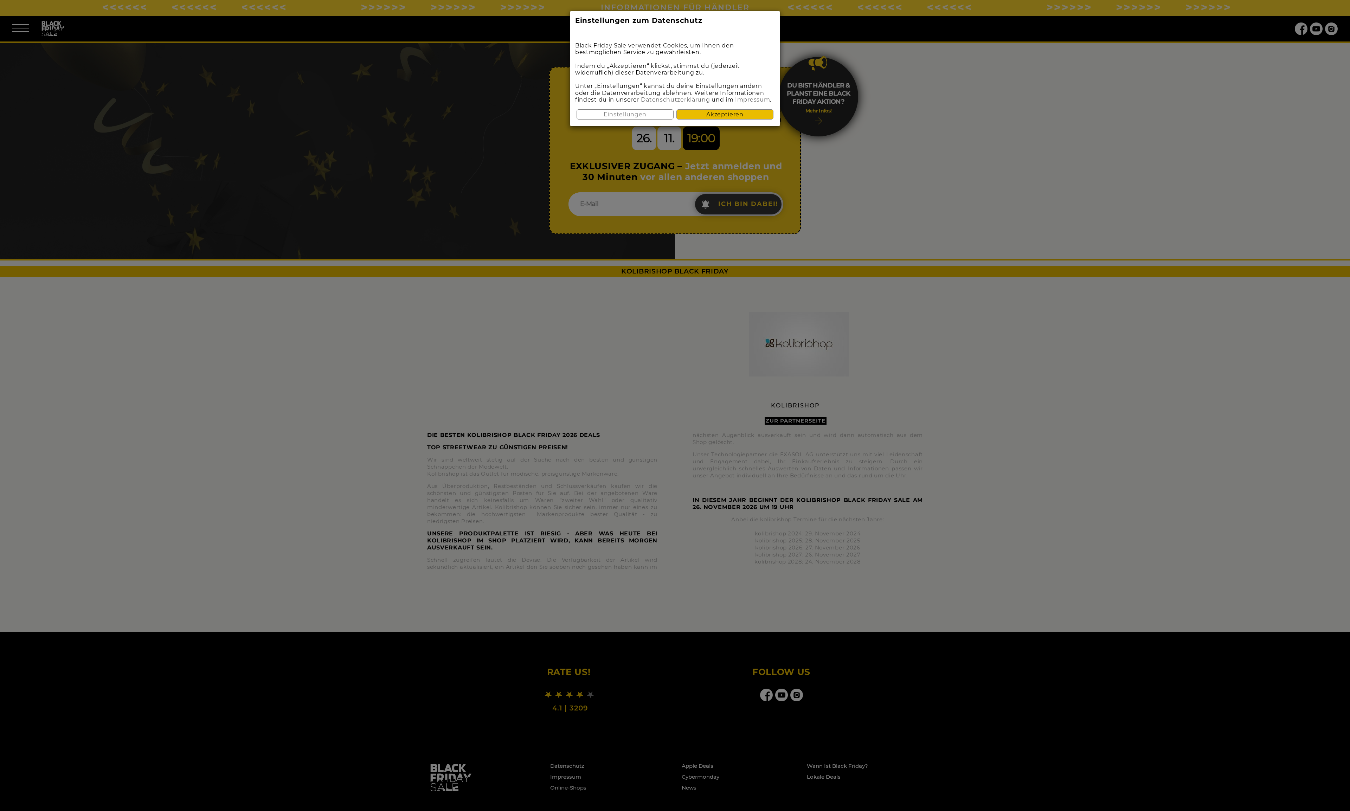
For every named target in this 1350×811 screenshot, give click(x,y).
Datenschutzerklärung (675, 99)
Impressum (752, 99)
